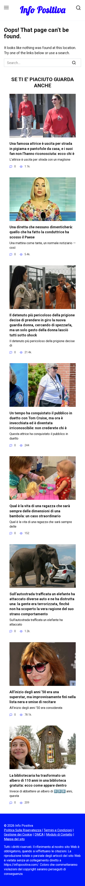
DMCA (39, 834)
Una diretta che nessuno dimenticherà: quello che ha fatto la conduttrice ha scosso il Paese (41, 232)
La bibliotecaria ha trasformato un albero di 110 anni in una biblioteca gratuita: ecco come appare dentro (38, 780)
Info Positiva (42, 9)
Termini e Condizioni (58, 830)
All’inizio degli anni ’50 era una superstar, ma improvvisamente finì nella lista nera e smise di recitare (42, 697)
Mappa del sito (14, 839)
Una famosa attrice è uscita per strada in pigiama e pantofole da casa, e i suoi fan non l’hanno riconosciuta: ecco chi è (41, 148)
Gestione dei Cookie (18, 834)
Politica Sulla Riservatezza (23, 830)
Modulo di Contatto (59, 834)
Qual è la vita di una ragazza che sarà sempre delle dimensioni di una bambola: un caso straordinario (39, 511)
